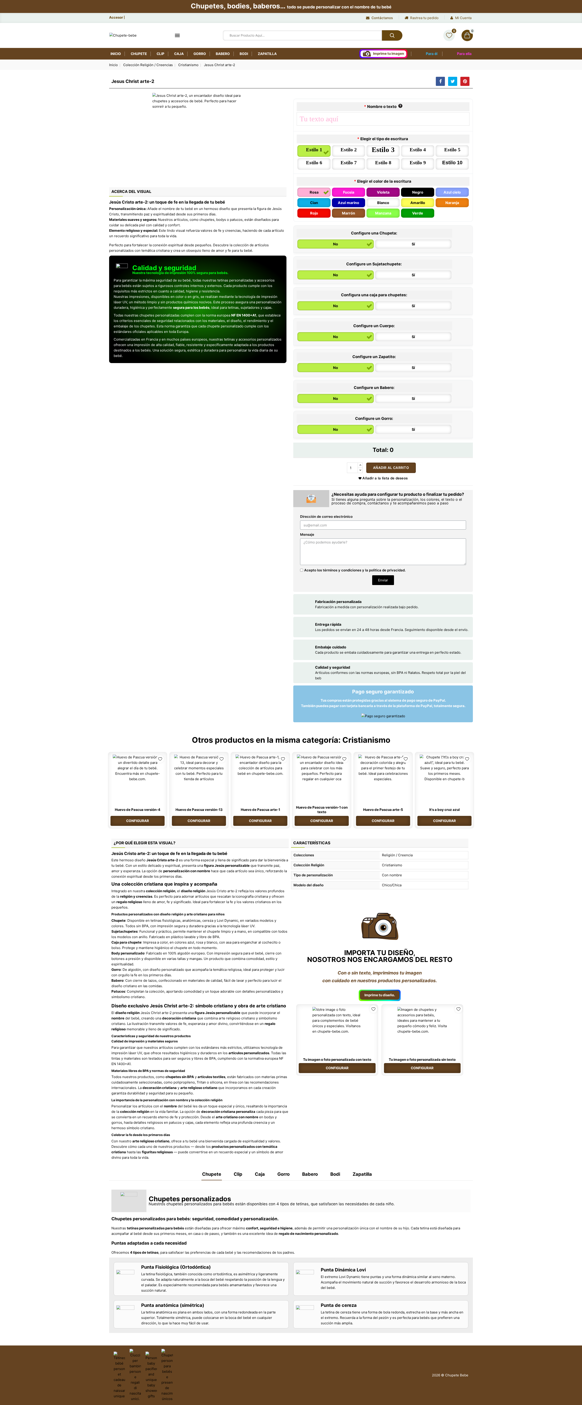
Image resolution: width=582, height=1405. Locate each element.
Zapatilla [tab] (362, 1174)
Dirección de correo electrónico (326, 516)
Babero (223, 54)
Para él (431, 53)
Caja (179, 54)
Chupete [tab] (211, 1174)
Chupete (139, 54)
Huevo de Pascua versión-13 (199, 809)
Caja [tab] (260, 1174)
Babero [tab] (310, 1174)
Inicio (115, 54)
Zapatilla (267, 54)
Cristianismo (366, 740)
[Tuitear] (452, 81)
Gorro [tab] (283, 1174)
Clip (160, 54)
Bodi (244, 54)
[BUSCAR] (392, 35)
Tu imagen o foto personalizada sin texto (422, 1060)
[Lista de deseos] (449, 35)
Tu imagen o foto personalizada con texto (337, 1060)
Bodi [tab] (335, 1174)
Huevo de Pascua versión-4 (137, 809)
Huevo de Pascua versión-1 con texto (322, 809)
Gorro (199, 54)
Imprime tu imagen (388, 53)
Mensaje (307, 534)
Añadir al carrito (391, 468)
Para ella (464, 53)
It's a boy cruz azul (444, 809)
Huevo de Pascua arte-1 (260, 809)
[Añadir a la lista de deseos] (160, 759)
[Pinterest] (464, 81)
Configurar (137, 821)
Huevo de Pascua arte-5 (383, 809)
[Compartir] (440, 81)
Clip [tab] (238, 1174)
